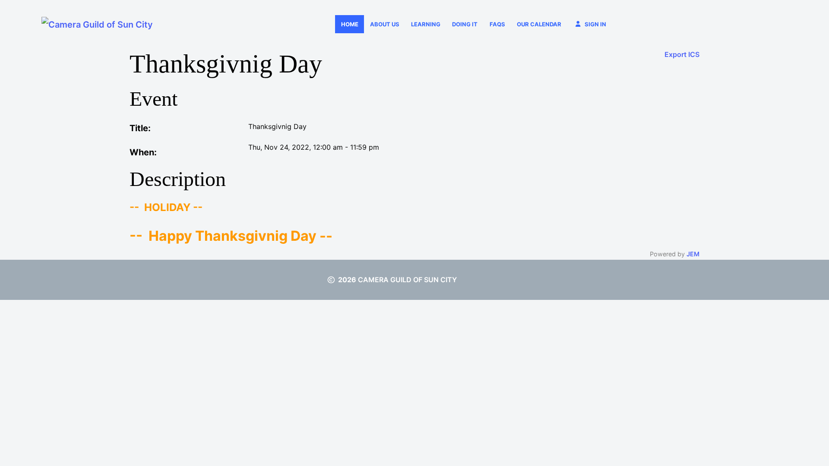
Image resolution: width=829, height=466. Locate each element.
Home (349, 24)
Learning (425, 24)
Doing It (465, 24)
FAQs (497, 24)
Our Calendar (539, 24)
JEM (693, 254)
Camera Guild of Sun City (407, 279)
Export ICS (681, 54)
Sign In (595, 24)
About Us (384, 24)
